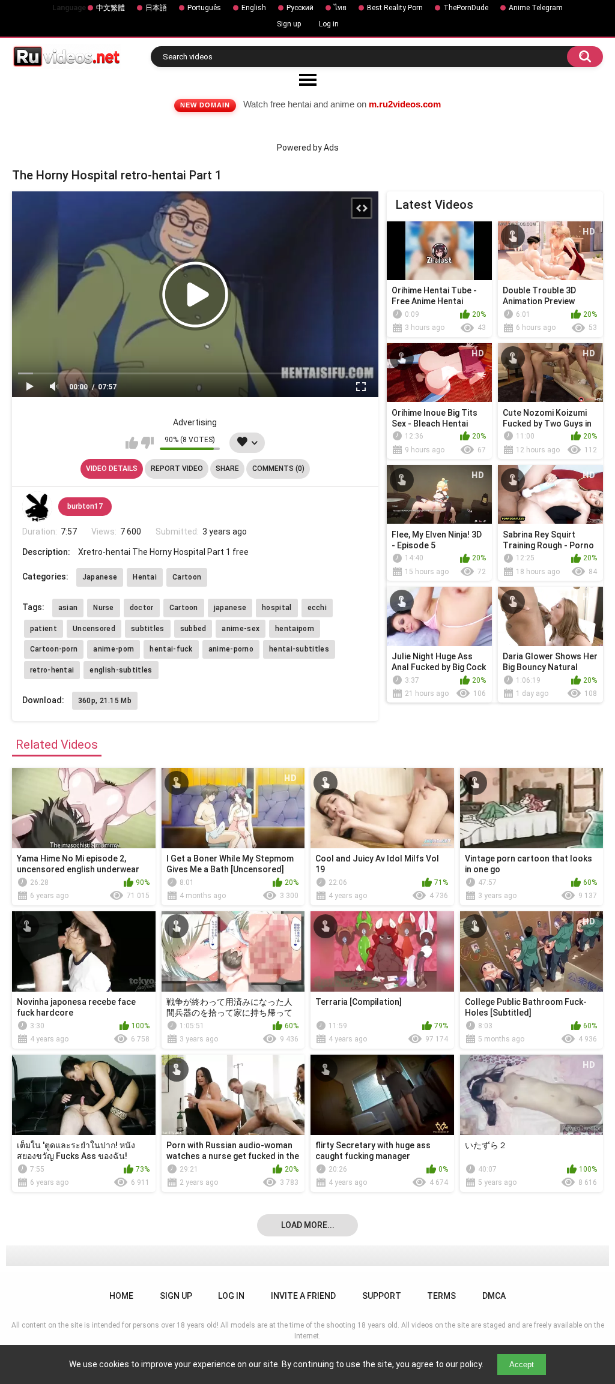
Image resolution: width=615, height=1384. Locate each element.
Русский (300, 8)
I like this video (132, 443)
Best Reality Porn (395, 8)
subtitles (148, 629)
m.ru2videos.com (405, 104)
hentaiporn (294, 629)
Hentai (145, 577)
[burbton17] (37, 506)
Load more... (308, 1225)
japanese (230, 608)
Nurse (103, 608)
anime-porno (230, 649)
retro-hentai (52, 670)
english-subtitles (120, 670)
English (253, 8)
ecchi (317, 608)
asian (68, 608)
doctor (142, 608)
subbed (193, 629)
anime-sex (240, 629)
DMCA (494, 1296)
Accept (521, 1364)
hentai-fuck (171, 649)
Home (121, 1296)
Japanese (99, 577)
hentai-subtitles (299, 649)
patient (43, 629)
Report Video (177, 468)
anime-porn (113, 649)
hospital (276, 608)
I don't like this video (147, 443)
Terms (441, 1296)
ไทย (340, 8)
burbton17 (85, 506)
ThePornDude (465, 8)
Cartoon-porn (54, 649)
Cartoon (186, 577)
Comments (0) (278, 468)
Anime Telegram (536, 8)
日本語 (156, 8)
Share (227, 468)
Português (204, 8)
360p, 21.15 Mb (105, 700)
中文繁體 (110, 8)
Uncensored (94, 629)
